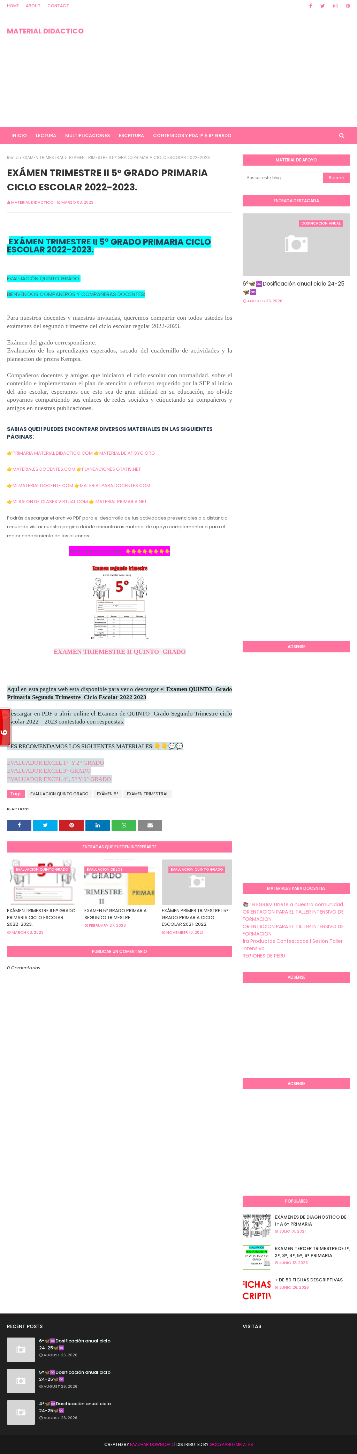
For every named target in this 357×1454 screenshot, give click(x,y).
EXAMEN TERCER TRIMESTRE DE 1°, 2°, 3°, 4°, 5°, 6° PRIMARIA (312, 1252)
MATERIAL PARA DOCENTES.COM (115, 485)
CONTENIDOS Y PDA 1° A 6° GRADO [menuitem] (192, 135)
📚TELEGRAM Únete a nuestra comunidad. (293, 904)
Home (13, 6)
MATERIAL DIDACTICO (45, 31)
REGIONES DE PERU (264, 955)
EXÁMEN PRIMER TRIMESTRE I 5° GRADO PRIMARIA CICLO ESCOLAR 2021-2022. (195, 917)
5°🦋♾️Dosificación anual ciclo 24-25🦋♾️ (75, 1376)
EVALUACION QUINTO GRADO (59, 794)
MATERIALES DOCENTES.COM (44, 469)
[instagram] (335, 6)
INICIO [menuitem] (19, 135)
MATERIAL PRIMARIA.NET (121, 501)
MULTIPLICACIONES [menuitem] (87, 135)
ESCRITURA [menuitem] (131, 135)
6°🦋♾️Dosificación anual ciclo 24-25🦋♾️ (293, 288)
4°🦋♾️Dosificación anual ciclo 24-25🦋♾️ (75, 1407)
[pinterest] (346, 6)
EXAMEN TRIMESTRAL (43, 157)
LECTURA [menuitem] (46, 135)
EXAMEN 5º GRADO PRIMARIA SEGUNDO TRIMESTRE (115, 914)
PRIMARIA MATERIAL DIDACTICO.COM (53, 453)
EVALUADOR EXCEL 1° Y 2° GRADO (55, 762)
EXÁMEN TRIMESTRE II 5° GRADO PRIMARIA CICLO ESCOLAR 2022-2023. (41, 917)
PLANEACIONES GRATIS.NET (111, 469)
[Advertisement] (230, 70)
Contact (58, 6)
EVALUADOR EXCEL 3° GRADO (49, 770)
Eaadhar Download (151, 1444)
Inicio (12, 157)
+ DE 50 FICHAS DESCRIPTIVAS (309, 1280)
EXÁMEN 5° (107, 794)
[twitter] (322, 6)
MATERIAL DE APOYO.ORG (127, 453)
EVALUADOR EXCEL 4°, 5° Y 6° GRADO (59, 779)
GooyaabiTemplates (231, 1444)
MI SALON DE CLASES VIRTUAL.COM (50, 501)
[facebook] (310, 6)
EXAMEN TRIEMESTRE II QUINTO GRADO (120, 651)
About (33, 6)
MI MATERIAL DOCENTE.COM (43, 485)
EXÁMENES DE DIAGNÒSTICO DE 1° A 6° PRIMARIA (311, 1220)
